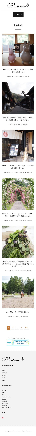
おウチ (4, 399)
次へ (26, 328)
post (22, 76)
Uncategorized (22, 172)
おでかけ (4, 401)
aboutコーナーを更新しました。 (18, 312)
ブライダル (5, 403)
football (4, 390)
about (3, 370)
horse (19, 76)
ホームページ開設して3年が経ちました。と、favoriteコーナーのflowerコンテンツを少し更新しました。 (18, 264)
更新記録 (26, 76)
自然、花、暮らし (7, 407)
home (3, 380)
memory (4, 373)
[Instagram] (3, 418)
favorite (4, 375)
